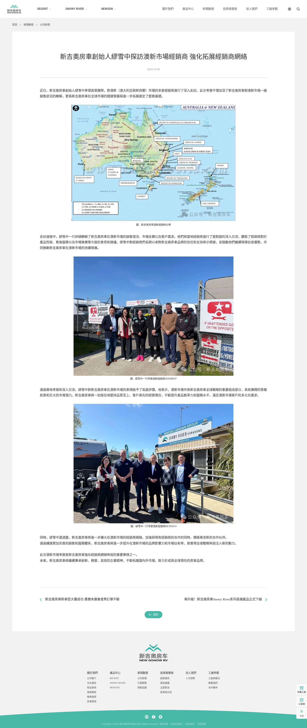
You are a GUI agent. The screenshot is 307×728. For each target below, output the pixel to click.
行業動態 (142, 683)
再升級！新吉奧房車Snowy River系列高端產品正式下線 (223, 599)
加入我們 (251, 8)
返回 (155, 614)
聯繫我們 (213, 683)
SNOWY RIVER (74, 9)
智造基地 (91, 687)
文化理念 (91, 683)
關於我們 (168, 8)
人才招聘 (190, 678)
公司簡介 (91, 678)
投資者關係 (230, 8)
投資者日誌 (166, 692)
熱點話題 (142, 687)
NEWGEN (107, 9)
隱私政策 (164, 724)
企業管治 (164, 687)
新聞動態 (208, 8)
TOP (302, 716)
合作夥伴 (213, 687)
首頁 (14, 24)
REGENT (42, 9)
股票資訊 (164, 678)
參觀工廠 (301, 692)
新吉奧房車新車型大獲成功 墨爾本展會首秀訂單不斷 (82, 599)
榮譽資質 (91, 696)
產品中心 (188, 8)
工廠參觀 (272, 8)
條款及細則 (176, 724)
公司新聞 (45, 24)
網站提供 (190, 724)
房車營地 (91, 701)
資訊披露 (164, 683)
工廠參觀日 (214, 678)
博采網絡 (201, 724)
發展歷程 (91, 692)
